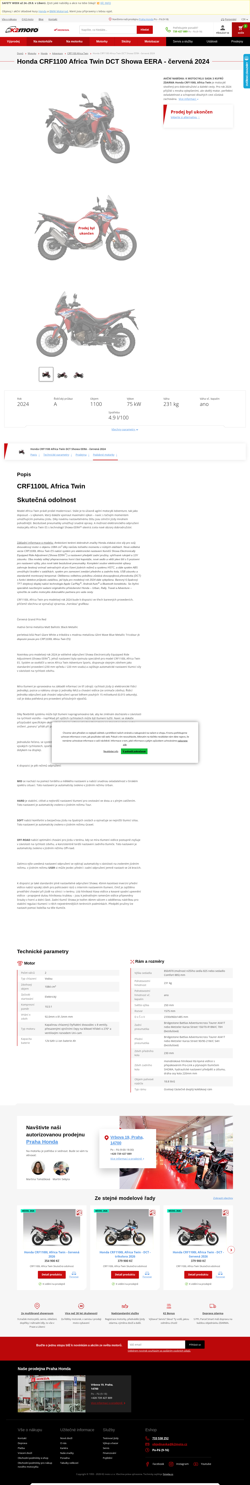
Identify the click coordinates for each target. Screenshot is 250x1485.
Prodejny (237, 41)
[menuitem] (13, 41)
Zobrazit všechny (223, 1198)
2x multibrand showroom (37, 1313)
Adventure (57, 53)
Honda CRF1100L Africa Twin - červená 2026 (51, 1254)
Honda (42, 11)
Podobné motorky (103, 454)
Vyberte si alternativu (184, 117)
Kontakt (52, 19)
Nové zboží (66, 1438)
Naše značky (67, 1453)
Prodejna (81, 454)
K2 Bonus (169, 1313)
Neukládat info (110, 751)
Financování (109, 1453)
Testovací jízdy (111, 1438)
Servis (106, 1448)
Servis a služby (183, 41)
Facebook (158, 1464)
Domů (20, 53)
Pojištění (107, 1458)
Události (212, 41)
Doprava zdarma (212, 1313)
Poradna (65, 1458)
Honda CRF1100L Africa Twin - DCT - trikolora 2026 (125, 1254)
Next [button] (231, 1249)
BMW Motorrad (58, 11)
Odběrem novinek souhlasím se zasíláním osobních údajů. (159, 1350)
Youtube (205, 1464)
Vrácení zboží (25, 1453)
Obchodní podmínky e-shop (33, 1458)
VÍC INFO (105, 3)
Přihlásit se (195, 1344)
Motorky (32, 53)
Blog (41, 19)
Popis (33, 454)
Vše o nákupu (9, 19)
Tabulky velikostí (69, 1463)
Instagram (182, 1464)
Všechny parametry (123, 429)
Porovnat (74, 1276)
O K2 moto (27, 19)
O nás (63, 1443)
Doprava (22, 1443)
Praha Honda (146, 19)
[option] (46, 375)
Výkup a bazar (110, 1443)
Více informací (188, 99)
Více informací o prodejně (126, 1158)
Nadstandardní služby (125, 1313)
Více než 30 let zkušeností (81, 1313)
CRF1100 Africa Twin (77, 53)
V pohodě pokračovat (134, 751)
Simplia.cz (168, 1474)
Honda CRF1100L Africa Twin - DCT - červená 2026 (198, 1254)
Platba (21, 1448)
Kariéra (64, 1448)
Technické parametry (56, 454)
